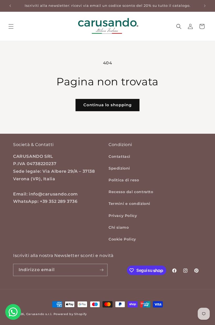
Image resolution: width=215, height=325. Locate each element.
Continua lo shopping (107, 104)
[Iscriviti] (101, 270)
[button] (11, 26)
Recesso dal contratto (131, 191)
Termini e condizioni (129, 203)
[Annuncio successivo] (205, 6)
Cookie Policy (122, 239)
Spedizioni (119, 168)
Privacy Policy (123, 215)
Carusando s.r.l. (39, 314)
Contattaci (119, 156)
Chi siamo (119, 227)
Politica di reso (124, 180)
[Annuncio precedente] (10, 6)
